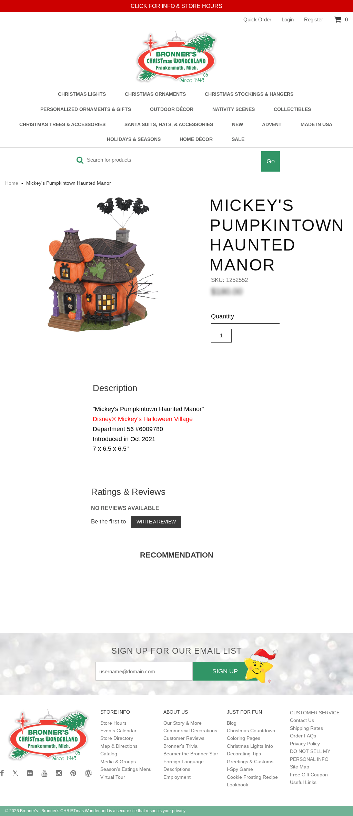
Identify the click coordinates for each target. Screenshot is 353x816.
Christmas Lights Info (250, 746)
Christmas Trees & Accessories (62, 124)
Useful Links (303, 782)
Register (313, 19)
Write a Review (156, 521)
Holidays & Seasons (134, 139)
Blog (231, 723)
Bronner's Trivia (180, 746)
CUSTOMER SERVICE (315, 712)
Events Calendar (118, 730)
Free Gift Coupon (309, 774)
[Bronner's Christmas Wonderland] (176, 57)
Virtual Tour (112, 777)
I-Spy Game (240, 769)
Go (270, 161)
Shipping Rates (306, 728)
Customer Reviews (183, 738)
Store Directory (116, 738)
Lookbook (237, 784)
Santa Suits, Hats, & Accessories (168, 124)
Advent (272, 124)
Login (288, 19)
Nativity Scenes (233, 109)
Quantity (222, 316)
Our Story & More (182, 723)
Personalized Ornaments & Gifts (85, 109)
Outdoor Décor (171, 109)
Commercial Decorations (190, 730)
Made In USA (316, 124)
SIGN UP (225, 671)
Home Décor (196, 139)
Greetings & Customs (250, 761)
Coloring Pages (243, 738)
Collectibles (292, 109)
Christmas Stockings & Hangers (249, 94)
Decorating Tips (244, 753)
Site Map (299, 766)
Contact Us (302, 720)
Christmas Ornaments (155, 94)
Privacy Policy (305, 743)
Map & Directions (119, 746)
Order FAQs (303, 735)
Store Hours (113, 723)
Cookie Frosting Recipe (252, 777)
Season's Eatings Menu (126, 769)
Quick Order (257, 19)
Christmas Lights (82, 94)
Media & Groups (118, 761)
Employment (177, 777)
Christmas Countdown (251, 730)
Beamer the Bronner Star (190, 753)
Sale (238, 139)
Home (12, 183)
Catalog (108, 753)
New (237, 124)
